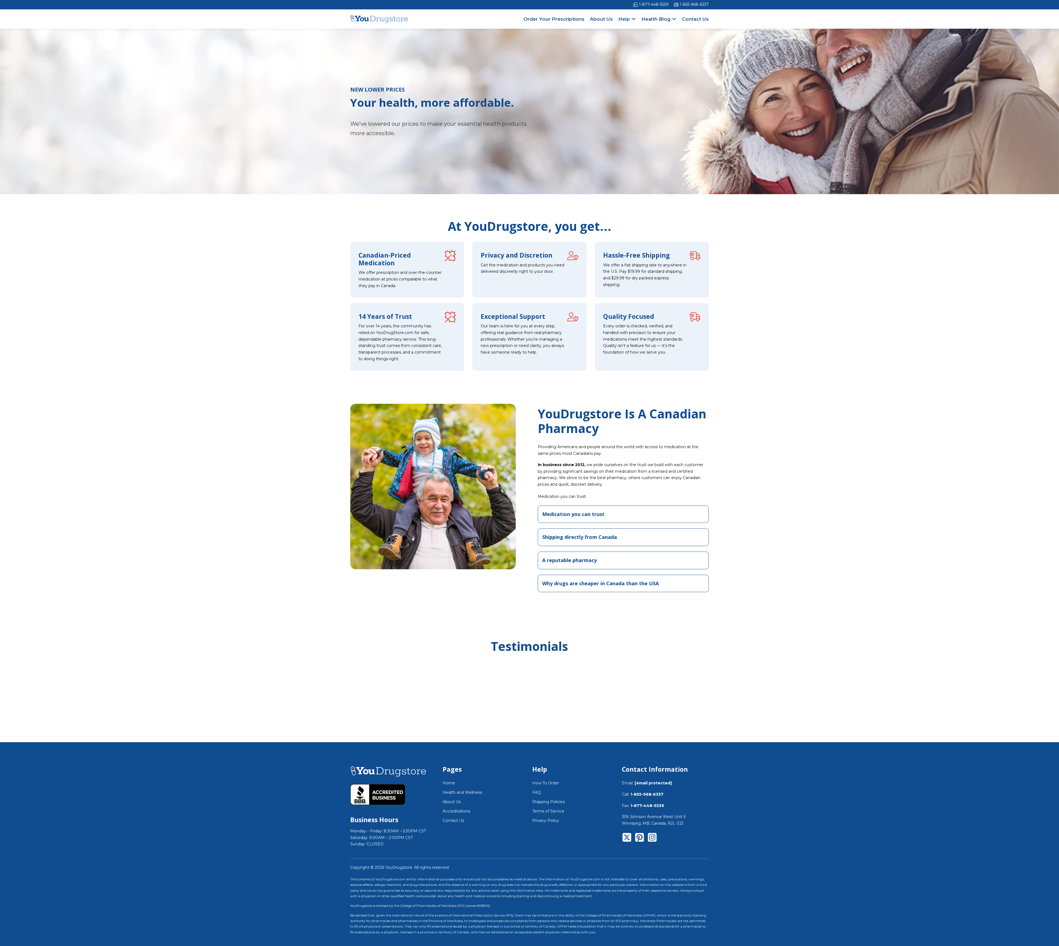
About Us (601, 19)
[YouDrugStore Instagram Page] (652, 838)
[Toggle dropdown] (633, 19)
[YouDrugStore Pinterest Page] (640, 838)
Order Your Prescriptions (553, 19)
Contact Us (695, 19)
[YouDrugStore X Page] (627, 838)
